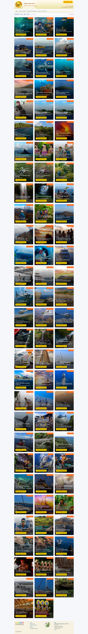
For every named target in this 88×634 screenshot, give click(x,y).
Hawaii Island (17, 14)
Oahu (28, 14)
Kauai (21, 14)
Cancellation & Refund (34, 628)
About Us (44, 11)
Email (55, 629)
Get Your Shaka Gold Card (21, 34)
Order (39, 11)
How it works (22, 11)
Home (16, 11)
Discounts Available (32, 11)
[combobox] (50, 14)
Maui (25, 14)
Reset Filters (71, 14)
